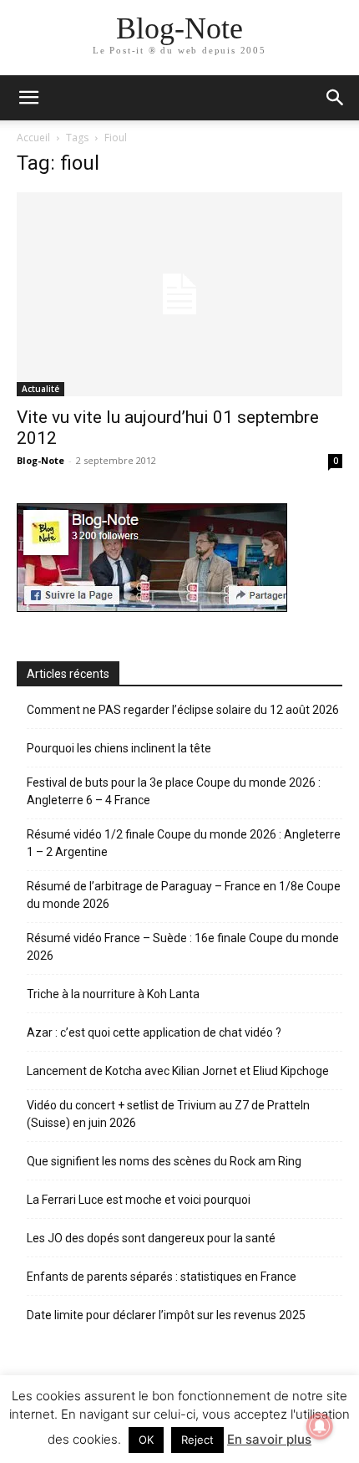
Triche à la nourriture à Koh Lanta (113, 994)
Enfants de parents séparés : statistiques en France (161, 1276)
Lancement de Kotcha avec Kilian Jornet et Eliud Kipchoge (178, 1071)
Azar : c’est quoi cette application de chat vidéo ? (154, 1032)
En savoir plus (269, 1439)
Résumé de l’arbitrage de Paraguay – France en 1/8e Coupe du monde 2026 (184, 894)
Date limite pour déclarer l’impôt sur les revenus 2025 (166, 1315)
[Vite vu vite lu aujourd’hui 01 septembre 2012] (179, 294)
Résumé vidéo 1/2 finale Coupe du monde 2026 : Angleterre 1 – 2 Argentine (184, 843)
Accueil (33, 137)
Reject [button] (197, 1439)
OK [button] (146, 1439)
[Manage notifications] (319, 1426)
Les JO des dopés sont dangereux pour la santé (151, 1238)
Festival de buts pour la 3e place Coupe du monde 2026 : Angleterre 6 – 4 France (174, 791)
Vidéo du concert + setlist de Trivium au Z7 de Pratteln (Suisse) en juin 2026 (168, 1114)
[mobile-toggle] (28, 97)
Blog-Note (40, 460)
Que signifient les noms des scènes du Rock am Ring (164, 1161)
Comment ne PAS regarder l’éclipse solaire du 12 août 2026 (183, 709)
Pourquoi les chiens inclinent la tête (119, 748)
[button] (335, 97)
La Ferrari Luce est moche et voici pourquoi (138, 1199)
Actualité (40, 389)
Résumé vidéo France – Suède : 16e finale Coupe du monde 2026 (183, 946)
